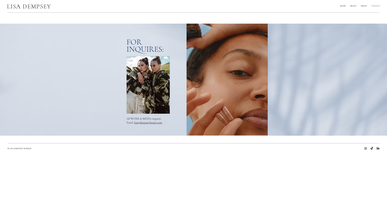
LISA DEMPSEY (29, 6)
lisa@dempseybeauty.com (148, 122)
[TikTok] (371, 148)
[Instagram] (365, 148)
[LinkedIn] (378, 148)
